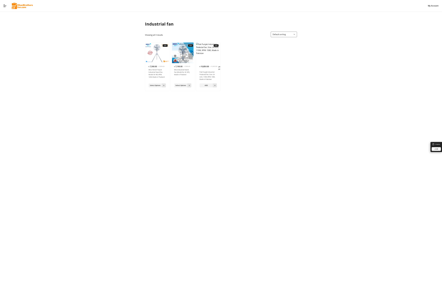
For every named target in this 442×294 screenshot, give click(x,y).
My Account (433, 5)
